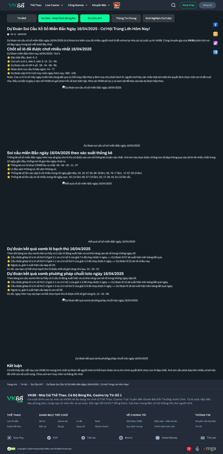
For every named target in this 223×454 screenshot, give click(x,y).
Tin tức (24, 384)
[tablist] (111, 18)
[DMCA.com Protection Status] (11, 449)
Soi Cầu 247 (37, 384)
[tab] (21, 18)
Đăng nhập (189, 5)
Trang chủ (12, 384)
